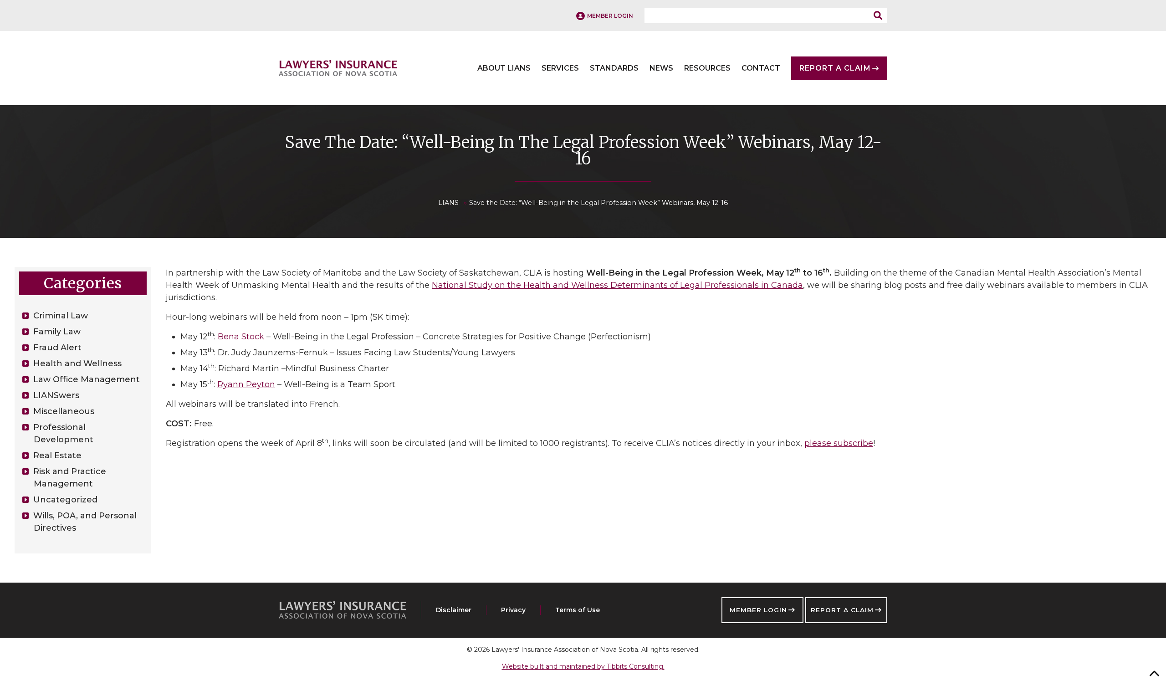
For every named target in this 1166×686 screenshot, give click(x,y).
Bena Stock (241, 337)
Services (560, 68)
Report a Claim (842, 610)
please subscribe (838, 443)
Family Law (57, 332)
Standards (614, 68)
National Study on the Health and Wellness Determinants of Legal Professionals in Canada (617, 285)
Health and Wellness (77, 363)
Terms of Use (577, 610)
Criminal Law (60, 316)
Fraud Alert (57, 348)
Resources (707, 68)
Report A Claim (835, 68)
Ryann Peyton (246, 384)
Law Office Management (86, 379)
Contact (761, 68)
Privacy (513, 610)
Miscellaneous (63, 411)
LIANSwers (56, 395)
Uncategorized (65, 500)
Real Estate (57, 456)
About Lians (504, 68)
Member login (610, 15)
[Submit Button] (880, 15)
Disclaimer (453, 610)
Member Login (758, 610)
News (661, 68)
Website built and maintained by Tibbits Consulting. (583, 666)
